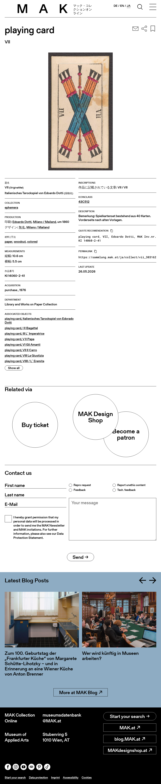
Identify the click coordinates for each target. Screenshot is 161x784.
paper (8, 242)
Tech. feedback (126, 490)
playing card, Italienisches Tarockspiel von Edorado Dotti (39, 321)
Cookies (87, 777)
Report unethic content (131, 485)
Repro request (82, 485)
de (115, 6)
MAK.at (127, 727)
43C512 (83, 202)
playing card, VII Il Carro (21, 350)
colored (32, 242)
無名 (22, 227)
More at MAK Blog (78, 692)
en (122, 6)
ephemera (11, 208)
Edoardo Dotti (22, 222)
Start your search (127, 716)
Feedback (80, 490)
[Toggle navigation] (152, 7)
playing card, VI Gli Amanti (22, 345)
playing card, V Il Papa (19, 339)
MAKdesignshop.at (127, 750)
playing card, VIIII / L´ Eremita (24, 361)
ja (128, 6)
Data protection (38, 777)
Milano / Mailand (44, 222)
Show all (14, 368)
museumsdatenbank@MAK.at (61, 718)
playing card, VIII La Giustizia (24, 356)
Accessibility (70, 777)
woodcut (20, 242)
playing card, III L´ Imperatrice (24, 334)
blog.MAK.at (127, 739)
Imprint (55, 777)
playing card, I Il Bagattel (21, 328)
